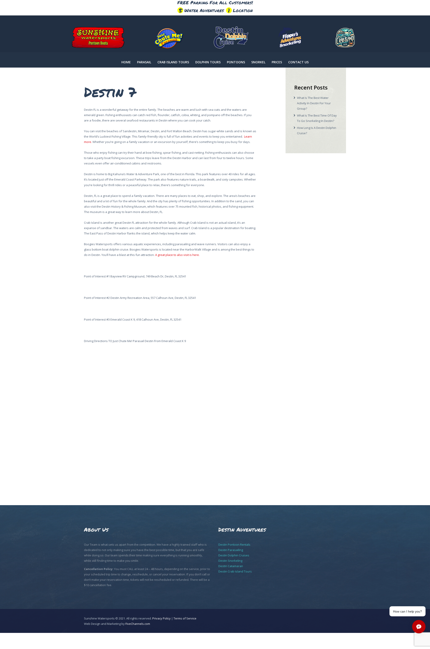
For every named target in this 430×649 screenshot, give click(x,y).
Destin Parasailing (230, 550)
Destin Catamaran (230, 566)
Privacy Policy (161, 618)
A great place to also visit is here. (177, 255)
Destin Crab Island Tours (235, 571)
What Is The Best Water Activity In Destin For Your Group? (314, 103)
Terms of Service (185, 618)
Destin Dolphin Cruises (233, 555)
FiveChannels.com (137, 624)
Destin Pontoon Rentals (234, 545)
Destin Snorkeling (230, 561)
